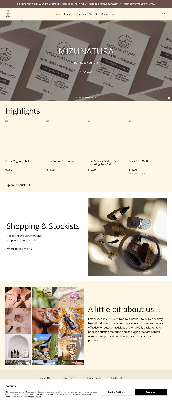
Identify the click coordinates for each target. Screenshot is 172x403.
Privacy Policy (94, 377)
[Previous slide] (73, 97)
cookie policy (35, 396)
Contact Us (44, 377)
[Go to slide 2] (80, 97)
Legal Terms (69, 377)
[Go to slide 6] (95, 97)
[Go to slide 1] (76, 97)
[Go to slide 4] (87, 97)
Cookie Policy (118, 377)
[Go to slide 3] (83, 97)
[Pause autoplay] (169, 98)
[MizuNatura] (8, 14)
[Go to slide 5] (92, 97)
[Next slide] (99, 97)
